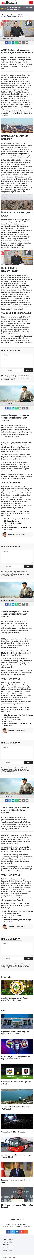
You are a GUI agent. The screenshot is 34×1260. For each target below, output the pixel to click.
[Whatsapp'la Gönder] (16, 42)
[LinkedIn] (13, 42)
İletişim (14, 1224)
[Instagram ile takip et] (21, 1232)
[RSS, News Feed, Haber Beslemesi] (26, 1232)
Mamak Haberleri (8, 1251)
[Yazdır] (23, 42)
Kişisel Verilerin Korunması (22, 1226)
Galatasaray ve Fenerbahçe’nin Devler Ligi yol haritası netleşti (20, 8)
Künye (8, 1224)
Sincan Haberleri (8, 1248)
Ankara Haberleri (8, 1239)
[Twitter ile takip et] (12, 1232)
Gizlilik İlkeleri (22, 1224)
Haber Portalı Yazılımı (10, 1257)
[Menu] (30, 2)
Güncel (13, 15)
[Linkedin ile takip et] (17, 1232)
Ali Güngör (11, 534)
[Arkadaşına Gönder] (19, 42)
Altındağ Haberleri (8, 1245)
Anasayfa (6, 15)
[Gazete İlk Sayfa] (9, 2)
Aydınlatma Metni (8, 1226)
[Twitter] (9, 42)
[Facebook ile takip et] (8, 1232)
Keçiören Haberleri (8, 1242)
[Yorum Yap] (27, 42)
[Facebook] (6, 42)
